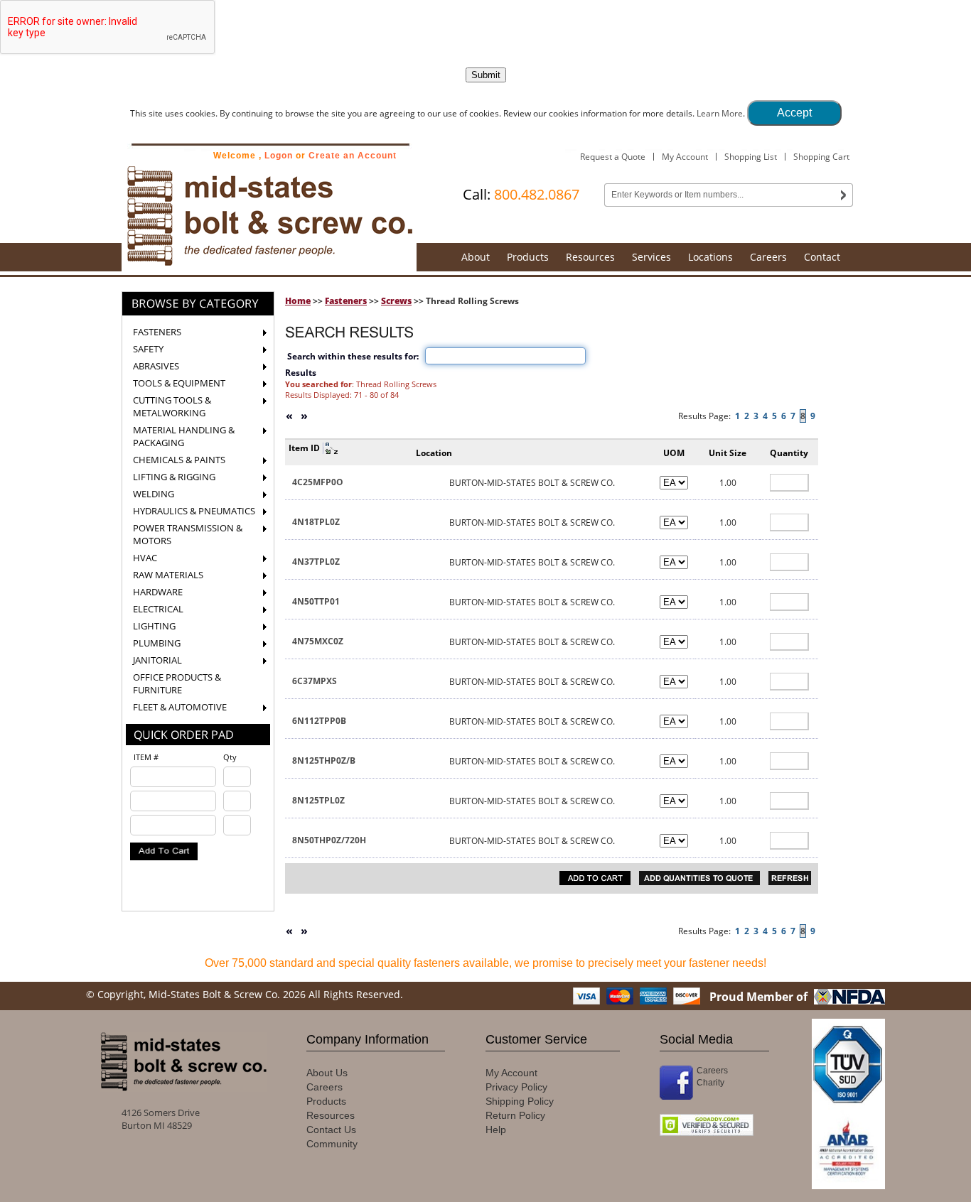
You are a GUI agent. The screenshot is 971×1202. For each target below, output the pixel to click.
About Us (327, 1072)
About (475, 257)
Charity (710, 1083)
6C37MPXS (314, 681)
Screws (396, 301)
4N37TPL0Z (316, 562)
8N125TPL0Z (318, 800)
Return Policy (515, 1115)
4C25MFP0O (317, 482)
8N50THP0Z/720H (329, 840)
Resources (590, 257)
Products (528, 257)
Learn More (720, 113)
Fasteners (346, 301)
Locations (710, 257)
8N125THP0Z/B (323, 760)
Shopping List (750, 157)
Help (496, 1129)
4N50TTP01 (316, 601)
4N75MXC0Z (317, 641)
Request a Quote (612, 157)
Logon (278, 156)
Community (332, 1143)
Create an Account (353, 156)
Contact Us (331, 1129)
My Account (685, 157)
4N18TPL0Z (316, 522)
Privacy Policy (516, 1087)
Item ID (304, 448)
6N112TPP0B (319, 721)
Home (298, 301)
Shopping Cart (821, 157)
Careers (768, 257)
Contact (822, 257)
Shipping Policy (520, 1101)
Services (651, 257)
